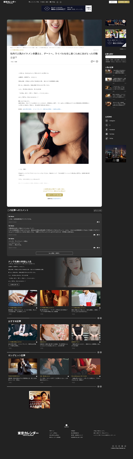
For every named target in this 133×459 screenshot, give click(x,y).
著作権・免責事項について (77, 435)
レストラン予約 (34, 2)
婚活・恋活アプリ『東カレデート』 (101, 432)
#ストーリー (118, 61)
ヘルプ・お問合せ (53, 432)
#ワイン (113, 61)
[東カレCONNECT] (66, 8)
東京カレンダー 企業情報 (54, 437)
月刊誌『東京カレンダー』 (99, 430)
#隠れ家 (107, 59)
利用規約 (73, 430)
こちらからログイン (56, 198)
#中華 (112, 59)
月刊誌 (53, 2)
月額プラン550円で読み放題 (54, 195)
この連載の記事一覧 (13, 284)
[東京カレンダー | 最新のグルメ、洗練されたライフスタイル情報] (16, 2)
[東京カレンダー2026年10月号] (39, 399)
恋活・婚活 (45, 2)
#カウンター (125, 61)
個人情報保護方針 (75, 432)
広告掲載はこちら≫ (123, 48)
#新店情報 (108, 61)
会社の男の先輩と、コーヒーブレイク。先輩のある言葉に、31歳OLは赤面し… (42, 109)
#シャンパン (123, 59)
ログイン (113, 2)
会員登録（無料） (123, 2)
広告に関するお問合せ (54, 435)
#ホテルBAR (117, 59)
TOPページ (51, 430)
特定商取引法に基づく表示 (77, 437)
